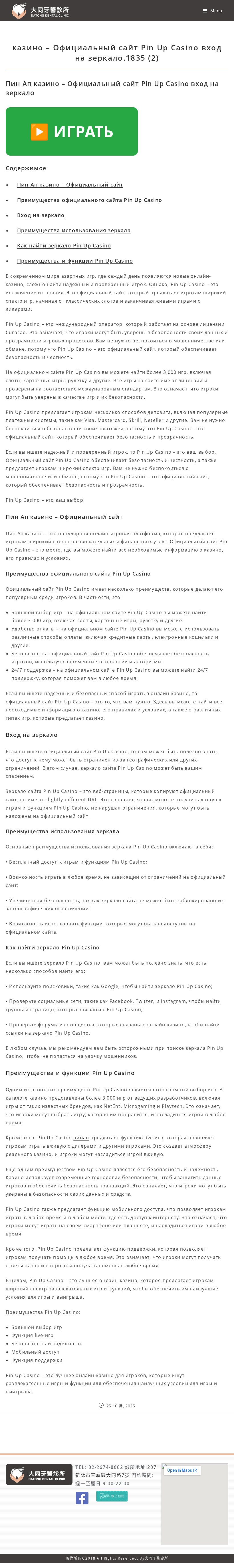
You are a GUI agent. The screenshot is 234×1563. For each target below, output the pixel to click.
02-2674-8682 (105, 1467)
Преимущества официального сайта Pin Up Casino (89, 200)
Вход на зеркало (40, 215)
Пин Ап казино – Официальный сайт (70, 184)
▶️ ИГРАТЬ (72, 131)
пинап (81, 1137)
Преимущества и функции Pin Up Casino (75, 260)
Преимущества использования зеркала (74, 230)
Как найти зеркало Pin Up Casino (64, 245)
